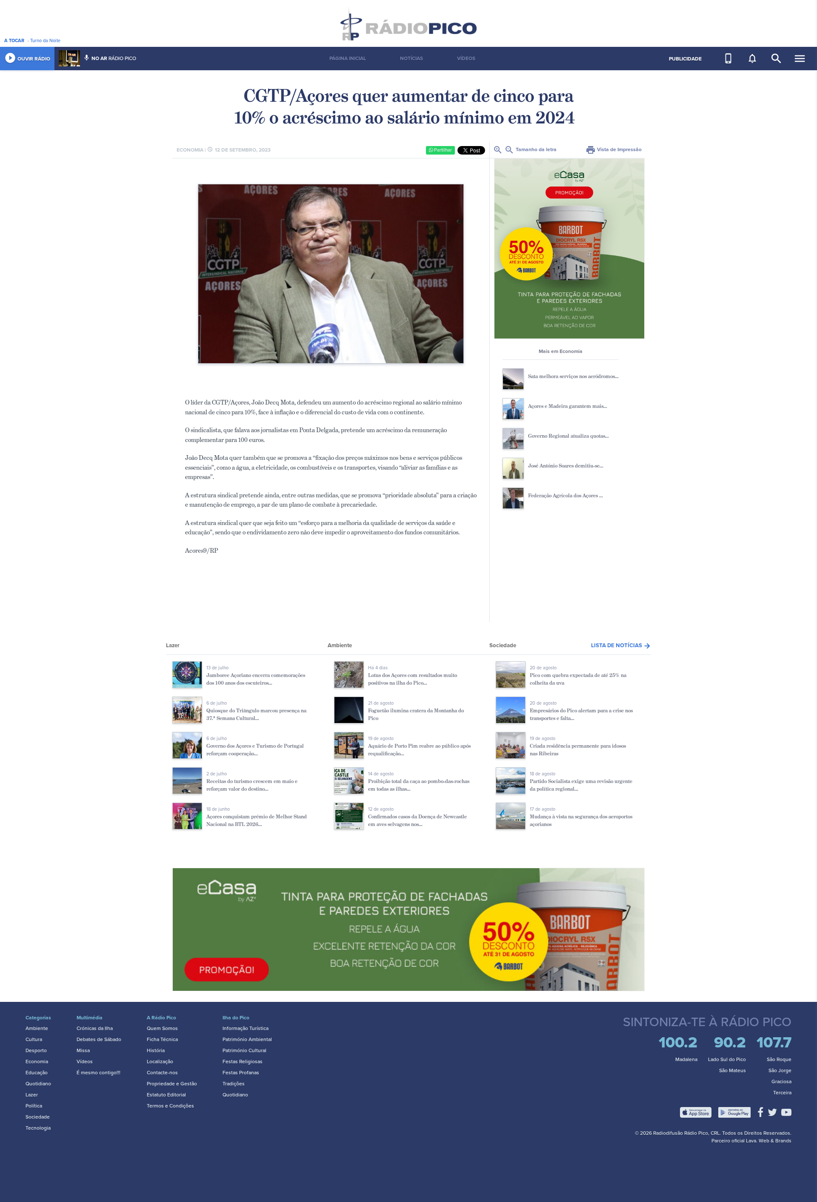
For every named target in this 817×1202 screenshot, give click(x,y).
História (156, 1050)
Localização (160, 1061)
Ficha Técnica (162, 1039)
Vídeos (85, 1061)
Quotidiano (38, 1084)
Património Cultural (244, 1050)
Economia (37, 1061)
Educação (37, 1073)
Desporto (36, 1050)
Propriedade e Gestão (172, 1084)
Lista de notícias (621, 645)
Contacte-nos (162, 1073)
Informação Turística (246, 1028)
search (776, 58)
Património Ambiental (247, 1039)
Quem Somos (162, 1028)
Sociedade (38, 1117)
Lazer (32, 1095)
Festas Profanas (241, 1073)
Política (34, 1106)
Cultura (34, 1039)
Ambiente (37, 1028)
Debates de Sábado (99, 1039)
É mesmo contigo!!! (98, 1073)
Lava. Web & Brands (768, 1141)
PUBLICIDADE (685, 59)
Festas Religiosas (243, 1061)
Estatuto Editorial (166, 1095)
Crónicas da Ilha (95, 1028)
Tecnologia (38, 1128)
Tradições (234, 1084)
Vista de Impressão (614, 149)
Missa (83, 1050)
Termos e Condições (170, 1106)
